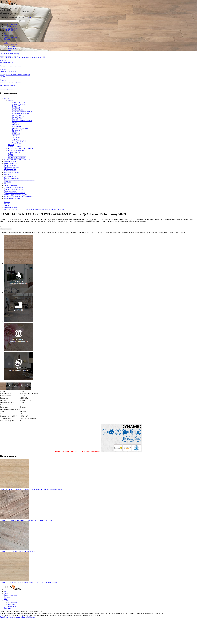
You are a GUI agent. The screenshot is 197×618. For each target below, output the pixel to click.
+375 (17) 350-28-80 (10, 30)
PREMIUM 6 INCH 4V (20, 128)
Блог (5, 41)
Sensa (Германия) (14, 152)
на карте (31, 17)
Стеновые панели (10, 176)
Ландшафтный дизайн (12, 198)
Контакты (7, 50)
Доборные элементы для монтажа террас (18, 196)
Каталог (7, 33)
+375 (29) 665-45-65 (10, 26)
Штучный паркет (10, 169)
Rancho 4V (16, 134)
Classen (10, 100)
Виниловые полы (10, 161)
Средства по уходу (10, 191)
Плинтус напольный (11, 178)
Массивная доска (10, 171)
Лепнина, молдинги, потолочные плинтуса (19, 180)
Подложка (7, 182)
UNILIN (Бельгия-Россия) (17, 156)
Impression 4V (17, 119)
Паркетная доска (10, 165)
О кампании (12, 44)
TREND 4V (16, 137)
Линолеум (7, 174)
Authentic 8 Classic (18, 104)
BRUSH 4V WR (17, 110)
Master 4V (15, 124)
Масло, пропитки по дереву (13, 187)
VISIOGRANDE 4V (19, 141)
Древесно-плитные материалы (14, 193)
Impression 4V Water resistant (22, 121)
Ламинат (7, 98)
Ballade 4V (16, 106)
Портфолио (12, 48)
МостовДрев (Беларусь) (16, 158)
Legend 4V (16, 122)
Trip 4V (14, 135)
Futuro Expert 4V (18, 117)
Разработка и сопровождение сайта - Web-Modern (17, 617)
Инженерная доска (10, 163)
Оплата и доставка (10, 37)
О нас (6, 43)
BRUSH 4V (16, 108)
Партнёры (11, 46)
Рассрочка (7, 39)
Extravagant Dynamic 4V (20, 113)
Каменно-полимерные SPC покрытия (17, 159)
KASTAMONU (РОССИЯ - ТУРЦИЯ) (21, 148)
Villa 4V (15, 139)
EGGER (11, 145)
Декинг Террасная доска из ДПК (15, 195)
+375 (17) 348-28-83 (10, 28)
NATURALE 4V (18, 126)
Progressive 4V (17, 130)
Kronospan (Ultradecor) (16, 150)
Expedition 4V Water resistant (22, 111)
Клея (5, 183)
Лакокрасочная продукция (13, 189)
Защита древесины (10, 185)
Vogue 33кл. (16, 143)
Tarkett (10, 154)
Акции (6, 35)
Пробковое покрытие (11, 167)
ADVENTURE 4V (18, 102)
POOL (14, 132)
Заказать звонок (6, 229)
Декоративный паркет (12, 172)
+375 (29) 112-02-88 (10, 24)
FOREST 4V (16, 115)
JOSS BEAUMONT (15, 146)
